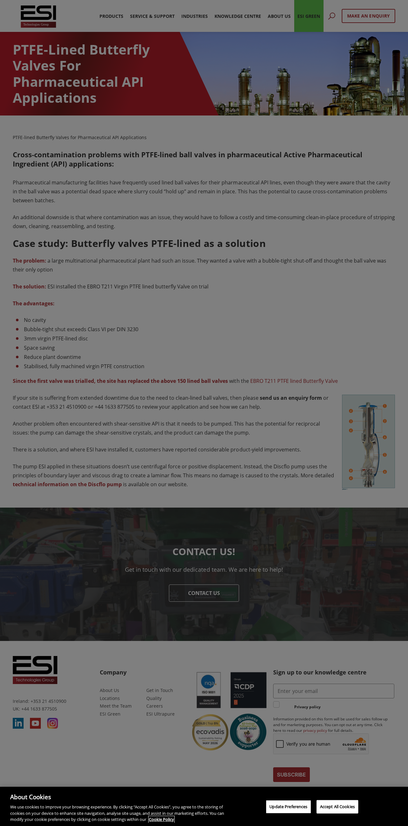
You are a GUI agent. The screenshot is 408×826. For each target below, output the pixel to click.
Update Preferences (288, 806)
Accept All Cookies (337, 806)
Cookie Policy (161, 819)
